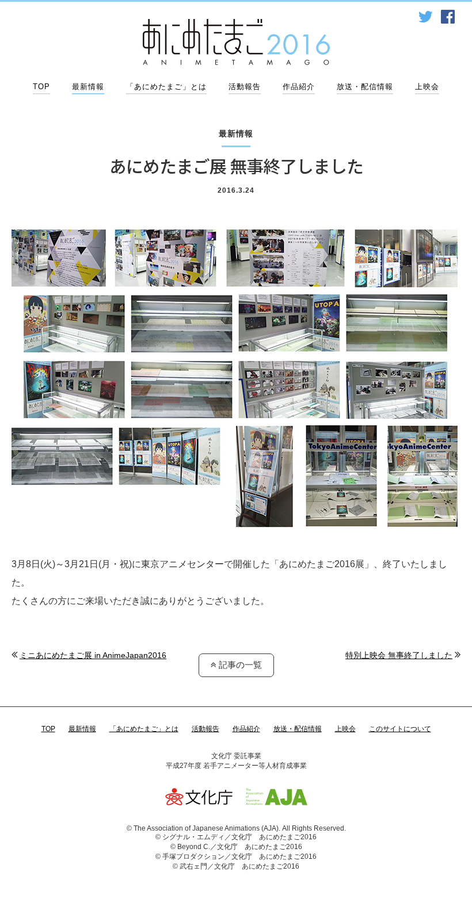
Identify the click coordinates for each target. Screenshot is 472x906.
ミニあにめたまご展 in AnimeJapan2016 (93, 655)
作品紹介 (299, 86)
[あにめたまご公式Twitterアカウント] (425, 17)
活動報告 (245, 86)
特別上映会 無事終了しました (398, 655)
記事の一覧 (239, 665)
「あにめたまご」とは (166, 86)
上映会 (427, 86)
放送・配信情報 (365, 86)
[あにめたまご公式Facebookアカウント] (448, 17)
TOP (41, 86)
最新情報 (88, 86)
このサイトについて (400, 729)
